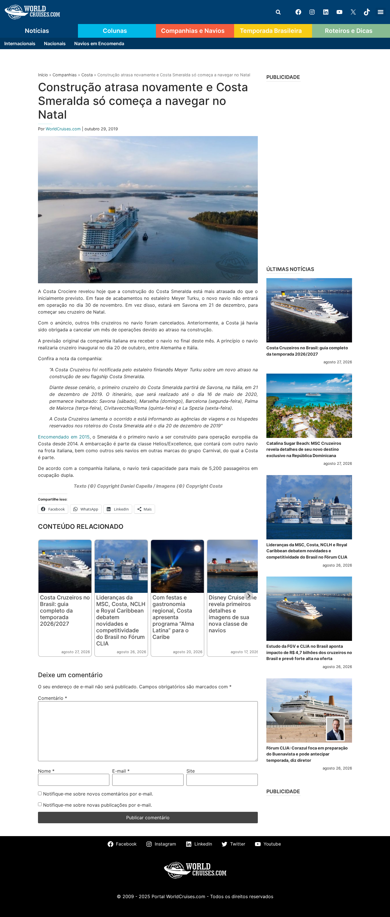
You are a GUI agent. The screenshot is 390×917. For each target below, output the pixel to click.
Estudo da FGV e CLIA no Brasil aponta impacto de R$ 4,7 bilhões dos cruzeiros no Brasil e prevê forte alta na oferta (309, 652)
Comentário (52, 698)
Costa (87, 74)
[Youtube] (339, 12)
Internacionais (19, 43)
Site (190, 771)
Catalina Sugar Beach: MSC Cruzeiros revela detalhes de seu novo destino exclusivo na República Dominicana (303, 449)
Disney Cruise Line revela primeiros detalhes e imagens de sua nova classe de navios (233, 614)
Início (43, 74)
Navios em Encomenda (99, 43)
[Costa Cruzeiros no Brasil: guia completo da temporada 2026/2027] (309, 310)
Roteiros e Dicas (349, 30)
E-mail (121, 771)
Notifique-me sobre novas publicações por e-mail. (97, 805)
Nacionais (55, 43)
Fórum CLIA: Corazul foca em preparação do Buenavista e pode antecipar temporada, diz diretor (307, 754)
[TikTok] (366, 12)
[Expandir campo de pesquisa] (278, 12)
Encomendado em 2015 (64, 437)
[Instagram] (312, 12)
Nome (46, 771)
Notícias (37, 30)
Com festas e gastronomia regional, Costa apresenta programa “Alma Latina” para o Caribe (173, 617)
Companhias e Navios (193, 30)
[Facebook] (298, 12)
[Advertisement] (309, 172)
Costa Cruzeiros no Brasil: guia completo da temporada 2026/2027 (65, 610)
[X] (353, 12)
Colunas (115, 30)
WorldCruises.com (64, 128)
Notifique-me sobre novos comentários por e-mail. (98, 794)
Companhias (65, 74)
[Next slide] (248, 595)
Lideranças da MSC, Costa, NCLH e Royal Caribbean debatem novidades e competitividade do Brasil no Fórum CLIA (120, 620)
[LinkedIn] (325, 12)
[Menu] (380, 12)
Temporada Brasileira (271, 30)
